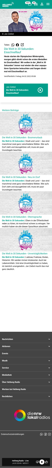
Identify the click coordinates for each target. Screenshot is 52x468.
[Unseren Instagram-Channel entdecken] (49, 434)
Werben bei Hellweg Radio (14, 389)
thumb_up (46, 461)
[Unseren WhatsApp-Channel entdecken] (41, 434)
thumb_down (37, 461)
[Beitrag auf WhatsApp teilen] (12, 44)
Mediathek (7, 375)
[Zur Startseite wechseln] (8, 4)
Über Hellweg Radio (11, 382)
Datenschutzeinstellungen (12, 434)
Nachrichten (7, 339)
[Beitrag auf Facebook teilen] (17, 44)
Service (5, 368)
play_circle (42, 462)
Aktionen (6, 346)
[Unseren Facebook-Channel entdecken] (45, 434)
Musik (5, 360)
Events (5, 353)
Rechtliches (7, 396)
